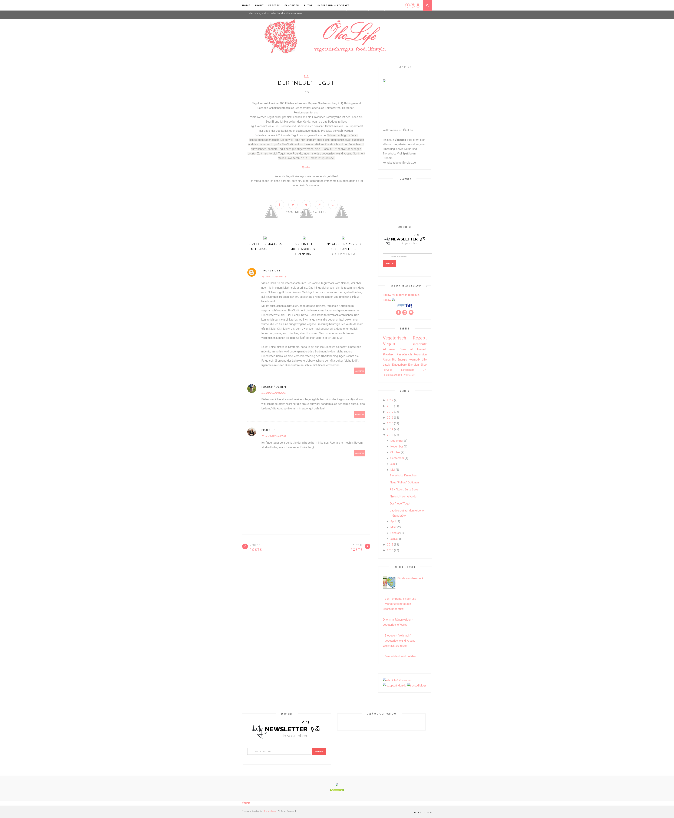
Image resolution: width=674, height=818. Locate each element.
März (393, 527)
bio (306, 76)
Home (246, 5)
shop (423, 364)
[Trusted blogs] (417, 685)
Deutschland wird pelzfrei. (401, 656)
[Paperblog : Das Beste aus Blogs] (405, 307)
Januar (394, 538)
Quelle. (306, 167)
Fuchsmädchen (273, 386)
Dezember (396, 440)
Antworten (359, 371)
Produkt (388, 354)
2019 (390, 400)
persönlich (404, 354)
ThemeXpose (270, 811)
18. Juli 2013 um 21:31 (273, 436)
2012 (390, 544)
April (393, 521)
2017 (390, 411)
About (259, 5)
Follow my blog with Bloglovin (401, 295)
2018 (390, 406)
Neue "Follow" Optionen (404, 482)
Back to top (421, 812)
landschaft (407, 369)
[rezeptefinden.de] (395, 685)
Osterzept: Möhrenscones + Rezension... (304, 249)
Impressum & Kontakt (334, 5)
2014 (390, 429)
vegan (389, 343)
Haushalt (410, 375)
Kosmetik (414, 359)
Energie (402, 359)
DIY (425, 369)
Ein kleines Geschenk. (410, 578)
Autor (308, 5)
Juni (392, 464)
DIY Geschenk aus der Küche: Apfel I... (343, 246)
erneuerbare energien (405, 364)
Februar (395, 533)
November (396, 446)
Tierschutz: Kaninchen (403, 475)
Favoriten (292, 5)
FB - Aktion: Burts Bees (404, 489)
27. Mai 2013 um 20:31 (273, 392)
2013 (390, 435)
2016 (390, 417)
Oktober (395, 452)
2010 (390, 550)
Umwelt (421, 349)
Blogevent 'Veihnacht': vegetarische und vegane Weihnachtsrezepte (399, 640)
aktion (387, 359)
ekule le (268, 430)
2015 (390, 423)
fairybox (387, 369)
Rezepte (274, 5)
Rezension (420, 354)
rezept (420, 338)
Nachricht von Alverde (403, 496)
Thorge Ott (271, 270)
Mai (392, 469)
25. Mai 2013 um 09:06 (273, 276)
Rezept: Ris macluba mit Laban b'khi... (265, 246)
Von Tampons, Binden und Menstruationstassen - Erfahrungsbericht (399, 604)
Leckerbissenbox (392, 374)
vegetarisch (394, 338)
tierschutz (419, 344)
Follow (387, 300)
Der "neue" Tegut (400, 503)
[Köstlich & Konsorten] (397, 680)
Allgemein (390, 349)
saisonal (406, 349)
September (397, 458)
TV (404, 374)
